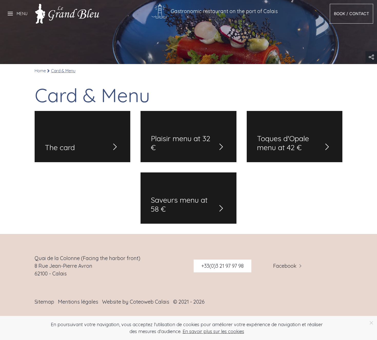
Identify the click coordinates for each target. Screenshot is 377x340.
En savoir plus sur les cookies (213, 331)
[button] (17, 14)
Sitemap (44, 301)
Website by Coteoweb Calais (135, 301)
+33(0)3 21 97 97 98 (222, 266)
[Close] (371, 323)
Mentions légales (78, 301)
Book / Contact (351, 13)
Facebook (284, 266)
